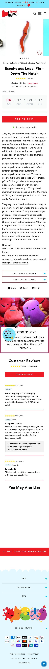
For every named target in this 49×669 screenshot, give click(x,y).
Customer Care (24, 587)
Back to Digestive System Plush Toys (26, 552)
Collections (14, 63)
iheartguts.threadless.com (15, 262)
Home (5, 63)
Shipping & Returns (24, 273)
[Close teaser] (16, 327)
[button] (21, 79)
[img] (10, 385)
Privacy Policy (33, 654)
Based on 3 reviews (29, 366)
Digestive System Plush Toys (33, 63)
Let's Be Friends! (24, 628)
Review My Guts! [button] (24, 374)
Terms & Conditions (17, 654)
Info (24, 596)
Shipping (15, 86)
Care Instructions (24, 279)
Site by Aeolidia (24, 663)
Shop (24, 578)
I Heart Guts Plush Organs (27, 658)
